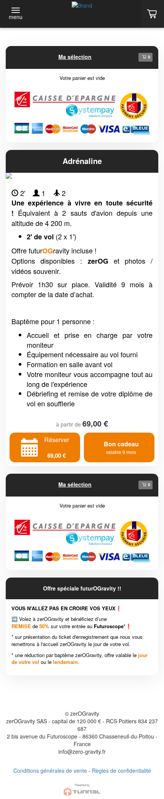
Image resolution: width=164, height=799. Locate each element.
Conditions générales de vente (50, 770)
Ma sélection (75, 56)
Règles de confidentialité (121, 770)
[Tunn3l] (82, 786)
